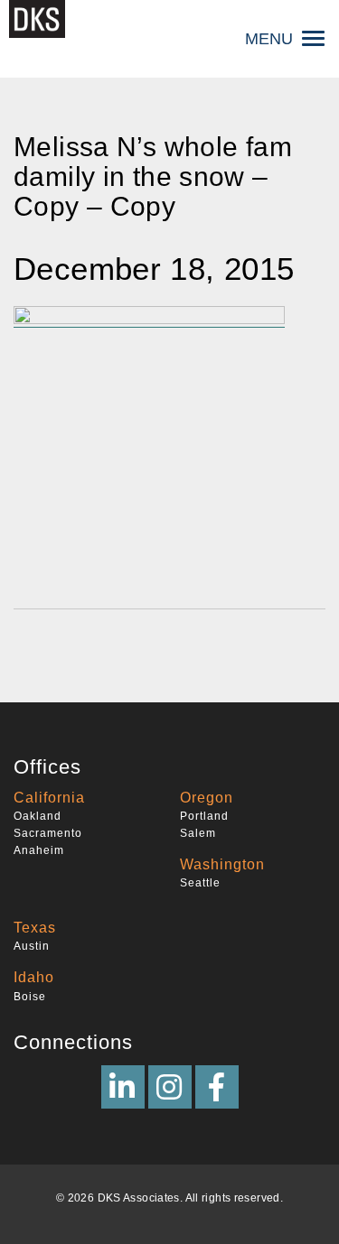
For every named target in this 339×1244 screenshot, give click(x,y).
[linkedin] (123, 1087)
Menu (269, 39)
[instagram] (170, 1087)
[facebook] (217, 1087)
